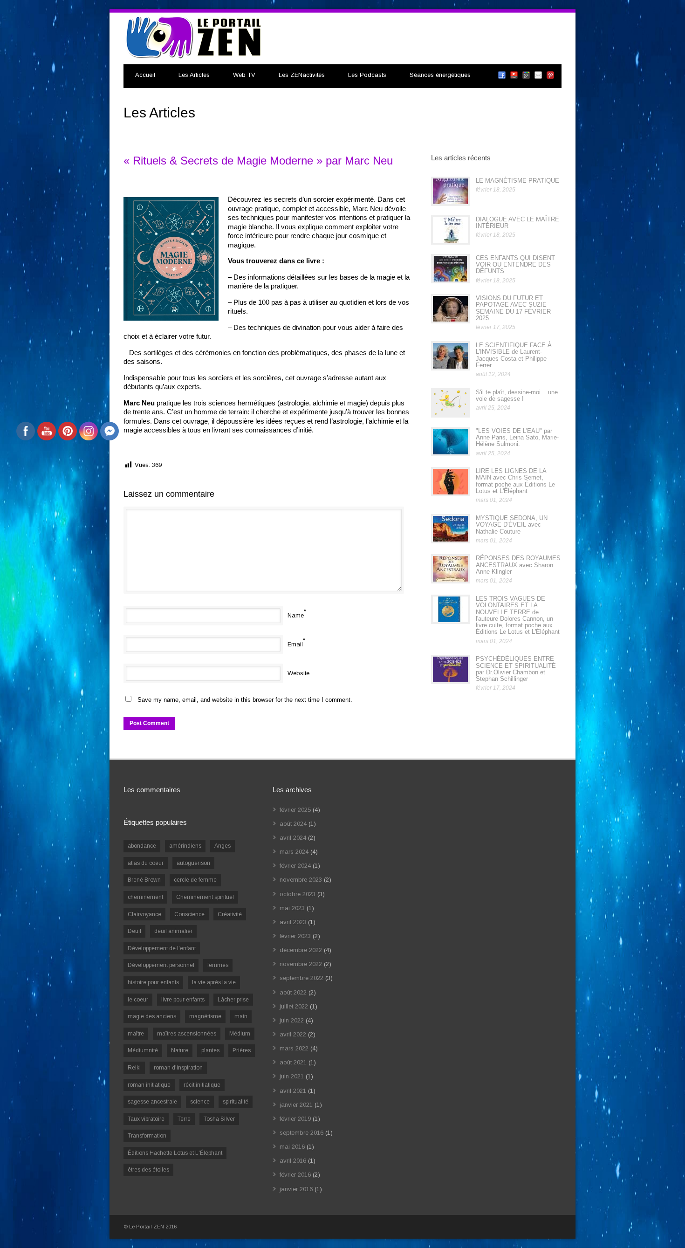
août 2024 (293, 823)
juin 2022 (292, 1020)
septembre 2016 (301, 1132)
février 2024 (295, 865)
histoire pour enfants (153, 982)
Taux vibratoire (146, 1119)
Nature (179, 1050)
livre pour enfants (183, 999)
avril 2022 (293, 1034)
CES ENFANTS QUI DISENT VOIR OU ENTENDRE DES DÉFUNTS (515, 264)
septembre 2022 (301, 977)
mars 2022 (294, 1048)
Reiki (134, 1067)
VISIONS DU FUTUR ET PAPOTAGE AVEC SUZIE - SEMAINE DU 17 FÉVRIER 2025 (513, 308)
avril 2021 (293, 1090)
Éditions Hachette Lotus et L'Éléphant (175, 1153)
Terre (184, 1119)
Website (298, 673)
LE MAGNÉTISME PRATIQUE (517, 180)
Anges (222, 846)
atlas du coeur (146, 863)
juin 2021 (292, 1076)
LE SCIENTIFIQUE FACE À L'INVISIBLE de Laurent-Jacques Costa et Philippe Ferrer (514, 355)
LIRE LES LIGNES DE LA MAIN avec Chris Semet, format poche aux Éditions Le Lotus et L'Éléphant (515, 480)
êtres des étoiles (148, 1169)
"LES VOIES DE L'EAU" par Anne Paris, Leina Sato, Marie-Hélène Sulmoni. (517, 437)
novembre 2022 (301, 963)
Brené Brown (144, 880)
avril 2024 (293, 837)
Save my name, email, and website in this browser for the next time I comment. (244, 699)
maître (136, 1033)
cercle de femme (195, 880)
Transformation (147, 1135)
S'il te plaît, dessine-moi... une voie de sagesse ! (517, 395)
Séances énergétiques (440, 74)
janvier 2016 (296, 1189)
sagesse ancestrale (152, 1101)
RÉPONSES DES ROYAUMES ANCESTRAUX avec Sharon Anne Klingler (518, 565)
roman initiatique (149, 1085)
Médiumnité (143, 1050)
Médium (239, 1033)
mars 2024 (294, 851)
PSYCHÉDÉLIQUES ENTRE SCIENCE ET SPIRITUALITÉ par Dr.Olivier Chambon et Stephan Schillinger (516, 668)
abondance (142, 846)
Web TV (244, 74)
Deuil (134, 931)
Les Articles (194, 74)
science (200, 1101)
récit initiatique (202, 1085)
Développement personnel (161, 965)
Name (296, 615)
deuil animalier (173, 931)
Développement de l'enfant (162, 948)
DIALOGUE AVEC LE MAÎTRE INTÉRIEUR (517, 222)
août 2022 (293, 992)
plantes (210, 1050)
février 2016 (295, 1174)
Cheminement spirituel (205, 897)
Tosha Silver (219, 1119)
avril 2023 (293, 922)
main (240, 1016)
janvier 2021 (296, 1104)
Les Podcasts (367, 74)
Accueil (145, 74)
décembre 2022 (301, 949)
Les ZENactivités (302, 74)
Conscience (189, 914)
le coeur (138, 999)
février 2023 (295, 936)
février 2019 (295, 1118)
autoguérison (193, 863)
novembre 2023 (301, 879)
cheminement (145, 897)
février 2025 (295, 809)
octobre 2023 (297, 894)
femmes (217, 965)
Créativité (230, 914)
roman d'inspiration (178, 1067)
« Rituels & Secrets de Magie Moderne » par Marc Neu (258, 160)
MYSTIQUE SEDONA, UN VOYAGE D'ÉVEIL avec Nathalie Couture (512, 524)
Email (295, 644)
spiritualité (235, 1101)
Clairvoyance (144, 914)
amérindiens (185, 846)
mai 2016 (292, 1146)
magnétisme (205, 1016)
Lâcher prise (233, 999)
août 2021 (293, 1062)
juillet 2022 (294, 1006)
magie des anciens (152, 1016)
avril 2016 (293, 1160)
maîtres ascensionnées (186, 1033)
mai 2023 (292, 908)
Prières (242, 1050)
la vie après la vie (214, 982)
